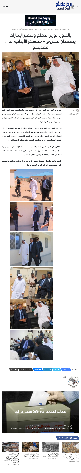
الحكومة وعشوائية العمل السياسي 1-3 (40, 411)
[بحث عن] (78, 7)
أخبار (60, 29)
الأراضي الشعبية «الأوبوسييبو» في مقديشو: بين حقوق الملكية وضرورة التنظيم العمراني (11, 458)
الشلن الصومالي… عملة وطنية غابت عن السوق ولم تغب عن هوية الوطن (71, 457)
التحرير (73, 110)
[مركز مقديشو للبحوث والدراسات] (65, 6)
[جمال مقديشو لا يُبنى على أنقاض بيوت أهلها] (30, 447)
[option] (40, 412)
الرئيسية (65, 29)
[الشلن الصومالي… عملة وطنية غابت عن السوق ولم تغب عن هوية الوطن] (70, 447)
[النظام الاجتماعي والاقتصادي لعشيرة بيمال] (50, 447)
